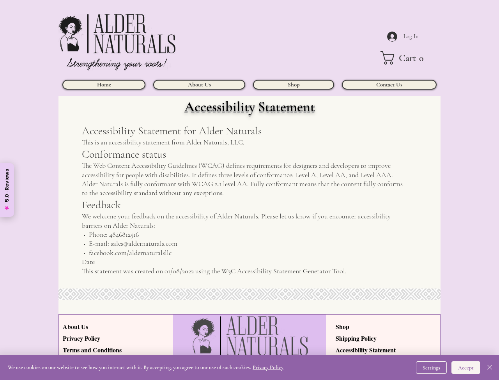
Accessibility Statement (366, 349)
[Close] (489, 367)
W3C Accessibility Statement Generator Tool (283, 271)
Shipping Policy (356, 338)
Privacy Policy (81, 338)
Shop (342, 326)
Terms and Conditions (92, 349)
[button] (405, 58)
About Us (75, 326)
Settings (431, 367)
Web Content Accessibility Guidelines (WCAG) (159, 165)
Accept (466, 367)
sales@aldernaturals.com (144, 243)
